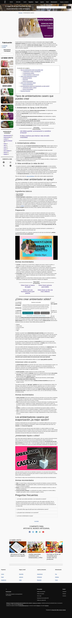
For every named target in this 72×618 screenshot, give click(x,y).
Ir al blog (4, 47)
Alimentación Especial (7, 135)
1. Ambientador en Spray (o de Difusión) (31, 71)
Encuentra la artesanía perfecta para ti (44, 5)
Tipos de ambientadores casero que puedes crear (31, 69)
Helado (5, 143)
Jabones (21, 577)
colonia (22, 205)
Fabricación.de (20, 604)
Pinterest (38, 605)
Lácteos (5, 148)
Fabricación (8, 591)
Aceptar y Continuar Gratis (28, 312)
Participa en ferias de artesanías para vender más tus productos (53, 557)
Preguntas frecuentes (25, 91)
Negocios (5, 152)
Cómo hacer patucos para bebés (45, 286)
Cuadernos (3, 580)
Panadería (5, 154)
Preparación (25, 79)
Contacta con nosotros (36, 603)
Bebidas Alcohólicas (7, 137)
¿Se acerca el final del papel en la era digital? (17, 555)
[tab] (36, 502)
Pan (56, 574)
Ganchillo (21, 574)
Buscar (69, 7)
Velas (20, 580)
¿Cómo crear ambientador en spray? (28, 76)
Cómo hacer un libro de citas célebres (45, 290)
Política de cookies (30, 315)
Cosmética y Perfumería (8, 140)
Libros (2, 574)
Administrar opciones (45, 312)
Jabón (5, 145)
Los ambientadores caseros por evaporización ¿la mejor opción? (34, 86)
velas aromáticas (30, 176)
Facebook (46, 605)
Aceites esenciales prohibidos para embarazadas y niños (35, 556)
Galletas (57, 577)
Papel (2, 577)
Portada (20, 12)
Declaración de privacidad (37, 315)
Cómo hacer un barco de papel (28, 286)
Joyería (5, 147)
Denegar (37, 312)
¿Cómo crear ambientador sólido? (28, 82)
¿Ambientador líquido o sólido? (29, 87)
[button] (3, 162)
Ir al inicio (36, 521)
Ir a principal (4, 45)
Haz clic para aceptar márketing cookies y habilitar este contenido (36, 248)
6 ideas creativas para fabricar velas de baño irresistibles (34, 136)
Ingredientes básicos (27, 78)
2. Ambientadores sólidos (28, 73)
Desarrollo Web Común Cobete (59, 610)
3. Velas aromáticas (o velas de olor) (30, 74)
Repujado (39, 580)
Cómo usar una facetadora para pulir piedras (28, 291)
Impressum (43, 315)
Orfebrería (39, 577)
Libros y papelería (7, 150)
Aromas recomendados (27, 81)
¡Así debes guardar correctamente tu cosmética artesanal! (35, 132)
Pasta (56, 580)
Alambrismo (40, 574)
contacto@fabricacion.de (23, 605)
